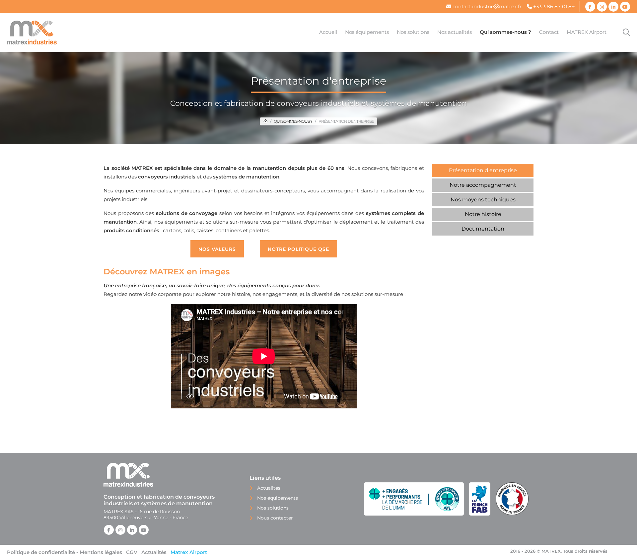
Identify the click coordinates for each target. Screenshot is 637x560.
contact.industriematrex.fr (486, 6)
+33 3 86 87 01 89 (553, 6)
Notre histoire (483, 214)
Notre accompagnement (483, 185)
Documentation (482, 229)
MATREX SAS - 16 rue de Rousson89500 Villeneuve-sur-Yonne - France (146, 515)
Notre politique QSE (298, 249)
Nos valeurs (217, 249)
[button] (367, 32)
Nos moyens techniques (483, 199)
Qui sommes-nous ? (293, 121)
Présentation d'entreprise (483, 170)
